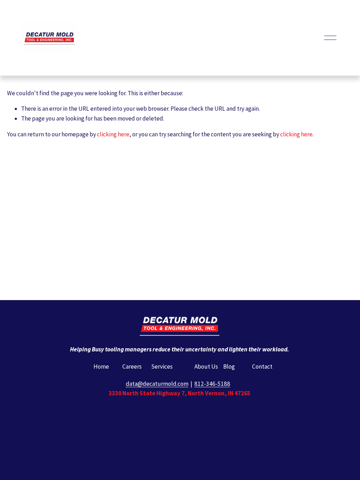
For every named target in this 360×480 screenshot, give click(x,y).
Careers (132, 366)
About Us (206, 366)
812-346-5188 (212, 384)
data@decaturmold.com (157, 384)
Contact (262, 366)
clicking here (113, 134)
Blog (229, 366)
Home (101, 366)
